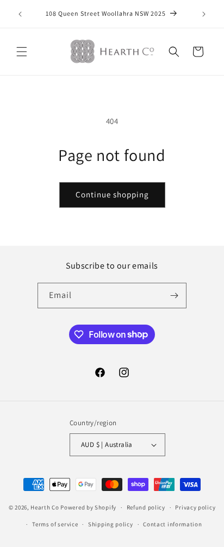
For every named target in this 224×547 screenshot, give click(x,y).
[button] (22, 52)
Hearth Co (44, 507)
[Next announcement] (204, 14)
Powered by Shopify (88, 507)
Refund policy (146, 507)
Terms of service (55, 524)
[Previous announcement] (20, 14)
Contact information (172, 524)
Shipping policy (110, 524)
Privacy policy (195, 507)
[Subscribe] (174, 295)
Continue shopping (112, 194)
